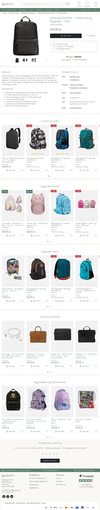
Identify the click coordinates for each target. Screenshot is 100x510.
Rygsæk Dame (75, 77)
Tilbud (31, 10)
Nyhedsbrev (33, 488)
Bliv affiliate (61, 485)
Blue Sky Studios (7, 423)
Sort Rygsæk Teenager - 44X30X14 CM (35, 159)
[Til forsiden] (8, 4)
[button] (5, 60)
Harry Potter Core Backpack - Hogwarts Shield (12, 420)
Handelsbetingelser (9, 503)
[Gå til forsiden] (8, 475)
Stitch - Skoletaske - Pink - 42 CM (62, 420)
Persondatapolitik (20, 503)
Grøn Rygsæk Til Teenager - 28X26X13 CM (61, 290)
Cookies (44, 503)
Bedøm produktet (50, 461)
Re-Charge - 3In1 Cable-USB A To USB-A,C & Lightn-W (13, 355)
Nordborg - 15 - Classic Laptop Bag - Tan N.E (35, 355)
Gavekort (59, 481)
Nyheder (39, 10)
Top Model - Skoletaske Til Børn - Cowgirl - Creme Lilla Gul (12, 224)
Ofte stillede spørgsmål (38, 481)
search (67, 4)
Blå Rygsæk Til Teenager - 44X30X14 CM (61, 224)
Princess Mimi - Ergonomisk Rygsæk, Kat (37, 224)
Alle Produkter (11, 10)
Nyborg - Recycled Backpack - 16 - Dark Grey (13, 159)
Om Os (95, 10)
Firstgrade (29, 423)
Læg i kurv (66, 35)
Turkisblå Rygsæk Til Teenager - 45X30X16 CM (84, 290)
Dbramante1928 (56, 24)
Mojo (3, 293)
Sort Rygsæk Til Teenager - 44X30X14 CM (36, 290)
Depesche (5, 227)
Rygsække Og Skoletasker (79, 88)
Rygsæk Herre (74, 80)
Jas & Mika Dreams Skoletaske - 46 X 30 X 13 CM (36, 420)
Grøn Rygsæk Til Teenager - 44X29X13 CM (86, 159)
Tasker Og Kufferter (76, 85)
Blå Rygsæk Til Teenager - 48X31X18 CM (61, 159)
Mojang (78, 421)
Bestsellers (22, 10)
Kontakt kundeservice (37, 478)
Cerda (53, 423)
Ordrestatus (33, 485)
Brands (57, 10)
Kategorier (48, 10)
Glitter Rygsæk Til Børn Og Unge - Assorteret (85, 224)
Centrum (29, 162)
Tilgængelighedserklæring (33, 503)
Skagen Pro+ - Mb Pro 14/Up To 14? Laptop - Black (62, 355)
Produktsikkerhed (76, 108)
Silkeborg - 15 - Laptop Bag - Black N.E (86, 355)
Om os (58, 478)
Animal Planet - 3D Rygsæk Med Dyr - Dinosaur (12, 290)
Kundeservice (85, 10)
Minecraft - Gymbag (83, 419)
